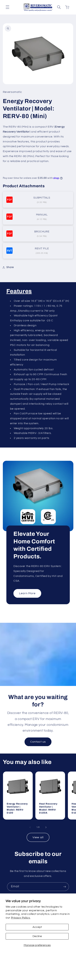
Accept (37, 927)
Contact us (38, 741)
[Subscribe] (65, 886)
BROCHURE (41, 231)
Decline (37, 936)
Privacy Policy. (20, 917)
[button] (7, 7)
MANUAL (42, 214)
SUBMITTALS (41, 197)
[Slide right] (46, 827)
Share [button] (10, 267)
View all (38, 837)
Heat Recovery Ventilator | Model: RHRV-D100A (48, 808)
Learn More (27, 593)
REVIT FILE (42, 248)
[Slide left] (30, 827)
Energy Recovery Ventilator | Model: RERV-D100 (17, 808)
